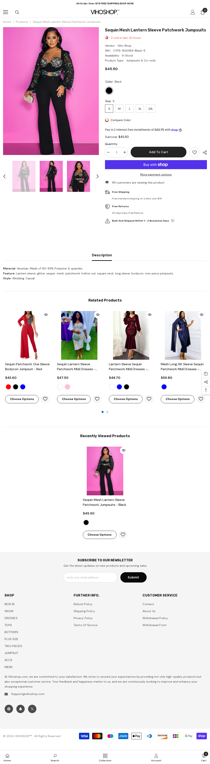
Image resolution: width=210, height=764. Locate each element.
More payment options (156, 174)
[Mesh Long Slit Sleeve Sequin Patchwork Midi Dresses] (183, 335)
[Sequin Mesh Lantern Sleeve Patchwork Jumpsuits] (105, 471)
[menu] (5, 12)
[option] (51, 91)
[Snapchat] (20, 709)
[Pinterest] (9, 709)
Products (22, 22)
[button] (4, 176)
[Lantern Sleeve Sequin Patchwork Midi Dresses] (131, 335)
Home (7, 22)
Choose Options (22, 399)
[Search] (17, 12)
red (8, 387)
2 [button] (107, 412)
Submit (133, 577)
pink (67, 387)
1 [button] (103, 412)
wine (112, 387)
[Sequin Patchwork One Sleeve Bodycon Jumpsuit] (27, 335)
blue (23, 387)
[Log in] (193, 12)
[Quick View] (46, 314)
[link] (54, 757)
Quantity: (111, 144)
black (16, 387)
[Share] (203, 152)
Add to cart (158, 152)
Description (102, 255)
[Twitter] (32, 709)
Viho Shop (124, 45)
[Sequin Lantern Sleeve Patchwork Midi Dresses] (79, 335)
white (60, 387)
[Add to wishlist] (194, 152)
